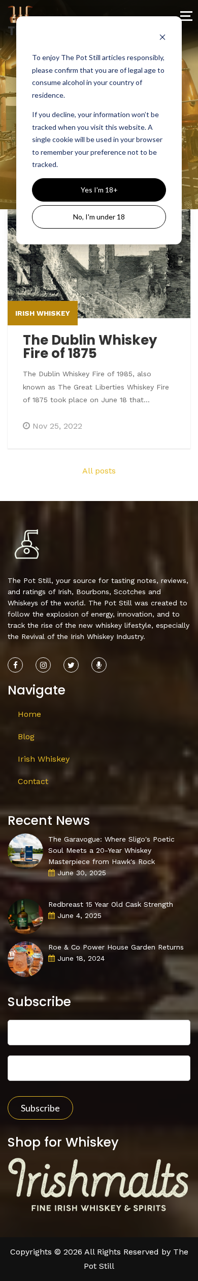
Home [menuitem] (29, 714)
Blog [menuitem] (26, 736)
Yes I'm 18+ (99, 189)
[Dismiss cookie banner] (162, 38)
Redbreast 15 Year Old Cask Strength (110, 904)
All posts (99, 471)
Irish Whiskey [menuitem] (44, 759)
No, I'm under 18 (99, 216)
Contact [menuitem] (33, 781)
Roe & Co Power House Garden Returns (116, 947)
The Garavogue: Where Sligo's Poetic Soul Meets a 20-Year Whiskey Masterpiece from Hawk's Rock (111, 850)
